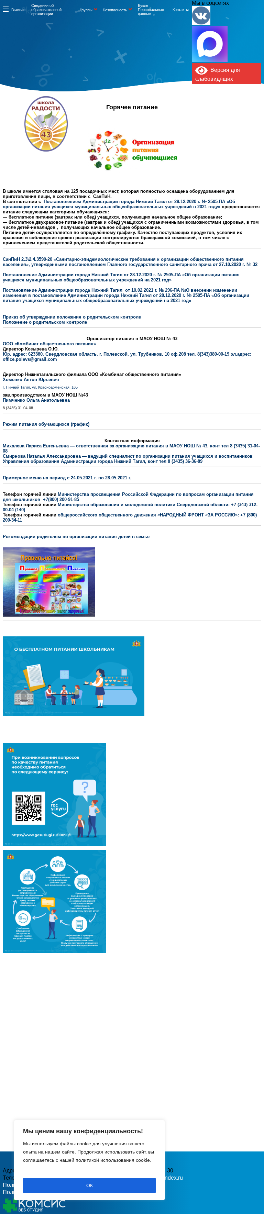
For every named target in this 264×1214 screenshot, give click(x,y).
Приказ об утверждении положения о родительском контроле (72, 317)
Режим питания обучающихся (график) (46, 424)
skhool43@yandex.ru (186, 134)
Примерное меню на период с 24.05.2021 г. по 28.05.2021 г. (67, 477)
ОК (89, 1185)
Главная (18, 10)
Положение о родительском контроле (45, 322)
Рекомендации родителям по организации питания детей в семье (76, 536)
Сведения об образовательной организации (46, 9)
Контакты (181, 10)
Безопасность (115, 10)
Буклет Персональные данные (151, 9)
